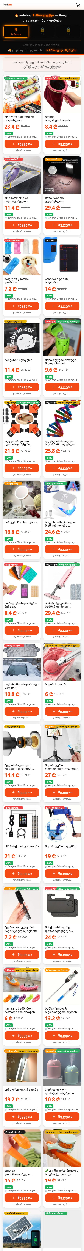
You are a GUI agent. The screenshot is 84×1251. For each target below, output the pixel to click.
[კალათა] (78, 4)
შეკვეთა (25, 144)
